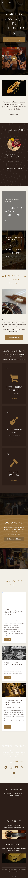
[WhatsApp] (12, 876)
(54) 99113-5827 (17, 762)
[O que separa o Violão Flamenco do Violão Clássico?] (14, 690)
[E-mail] (15, 876)
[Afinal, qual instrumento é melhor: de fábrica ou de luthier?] (14, 599)
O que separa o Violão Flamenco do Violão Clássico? (13, 702)
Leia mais (8, 639)
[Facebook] (6, 767)
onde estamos (14, 789)
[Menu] (25, 2)
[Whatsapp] (22, 767)
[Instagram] (11, 767)
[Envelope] (14, 773)
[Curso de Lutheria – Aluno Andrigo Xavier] (14, 653)
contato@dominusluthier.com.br (16, 827)
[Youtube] (16, 767)
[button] (13, 184)
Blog (19, 618)
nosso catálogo (14, 845)
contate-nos (14, 821)
